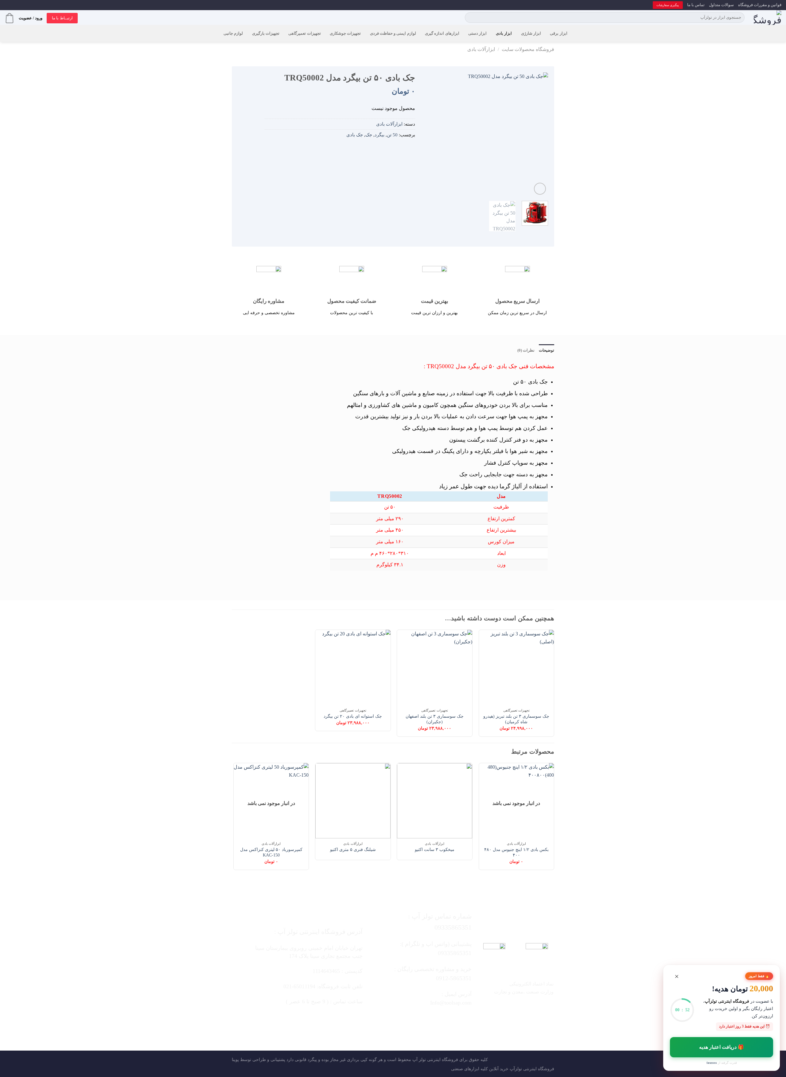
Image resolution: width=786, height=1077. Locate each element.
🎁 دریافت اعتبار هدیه (721, 1047)
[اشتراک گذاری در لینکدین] (383, 149)
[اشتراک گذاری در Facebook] (410, 149)
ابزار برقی (558, 33)
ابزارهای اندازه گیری (442, 33)
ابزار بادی (504, 33)
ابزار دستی (477, 33)
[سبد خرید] (9, 18)
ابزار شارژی (531, 33)
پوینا (235, 1059)
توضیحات (546, 350)
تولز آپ (419, 1059)
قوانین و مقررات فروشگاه (759, 5)
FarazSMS (711, 1062)
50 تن (392, 134)
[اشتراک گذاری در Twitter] (401, 149)
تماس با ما (696, 5)
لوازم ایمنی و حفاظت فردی (393, 33)
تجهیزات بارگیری (265, 33)
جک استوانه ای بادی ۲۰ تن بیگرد (353, 716)
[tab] (546, 350)
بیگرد (379, 134)
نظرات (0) (526, 350)
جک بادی (354, 134)
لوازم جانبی (233, 33)
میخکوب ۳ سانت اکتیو (434, 849)
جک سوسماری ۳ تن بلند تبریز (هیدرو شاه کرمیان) (516, 719)
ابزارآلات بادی (481, 49)
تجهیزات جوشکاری (345, 33)
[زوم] (540, 189)
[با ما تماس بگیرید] (414, 1018)
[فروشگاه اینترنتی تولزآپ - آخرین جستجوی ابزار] (767, 17)
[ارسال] (471, 17)
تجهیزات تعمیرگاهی (304, 33)
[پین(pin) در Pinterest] (392, 149)
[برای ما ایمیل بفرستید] (426, 1018)
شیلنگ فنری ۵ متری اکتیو (353, 849)
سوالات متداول (721, 5)
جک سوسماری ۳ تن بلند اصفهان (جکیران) (435, 719)
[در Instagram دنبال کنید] (438, 1018)
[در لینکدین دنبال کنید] (401, 1018)
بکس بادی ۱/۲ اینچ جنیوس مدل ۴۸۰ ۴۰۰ (516, 852)
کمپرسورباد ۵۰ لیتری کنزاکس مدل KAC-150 (271, 852)
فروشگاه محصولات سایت (528, 49)
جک (368, 134)
